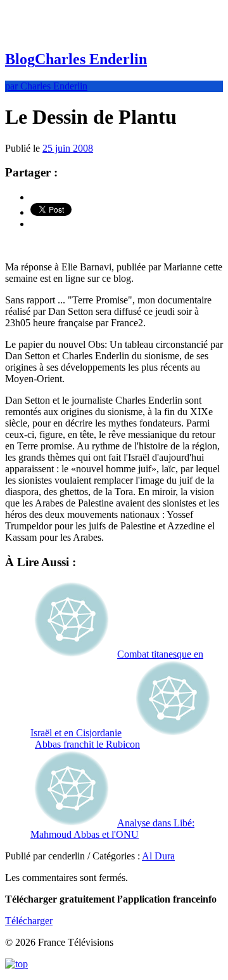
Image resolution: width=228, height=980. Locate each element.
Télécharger (29, 920)
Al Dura (158, 856)
